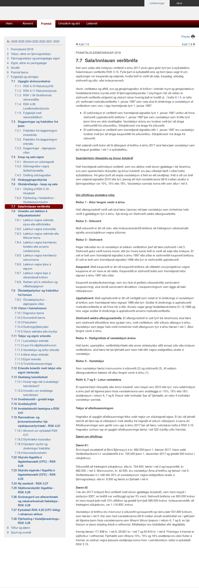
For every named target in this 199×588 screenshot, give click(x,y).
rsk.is (179, 3)
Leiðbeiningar (157, 3)
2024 (28, 41)
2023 (35, 41)
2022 (42, 41)
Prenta (185, 36)
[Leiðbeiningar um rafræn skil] (31, 15)
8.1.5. (178, 97)
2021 (49, 41)
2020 (56, 41)
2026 (14, 41)
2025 (21, 41)
